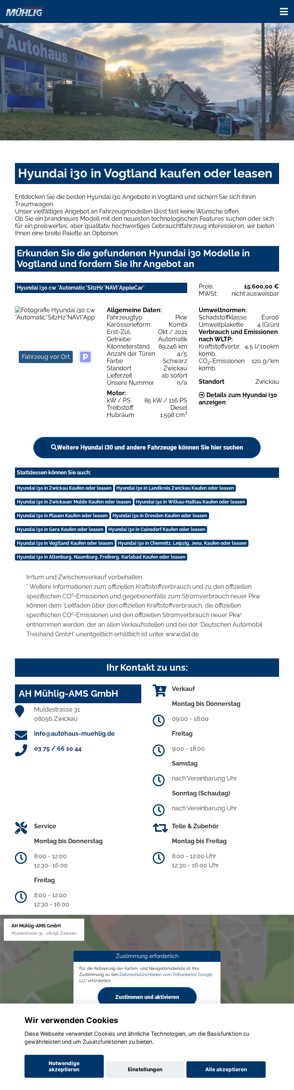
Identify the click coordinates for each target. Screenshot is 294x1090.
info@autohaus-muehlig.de (74, 733)
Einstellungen (145, 1069)
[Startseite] (24, 10)
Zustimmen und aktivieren (147, 997)
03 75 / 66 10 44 (58, 748)
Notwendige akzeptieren (64, 1066)
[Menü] (284, 11)
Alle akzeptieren (226, 1069)
